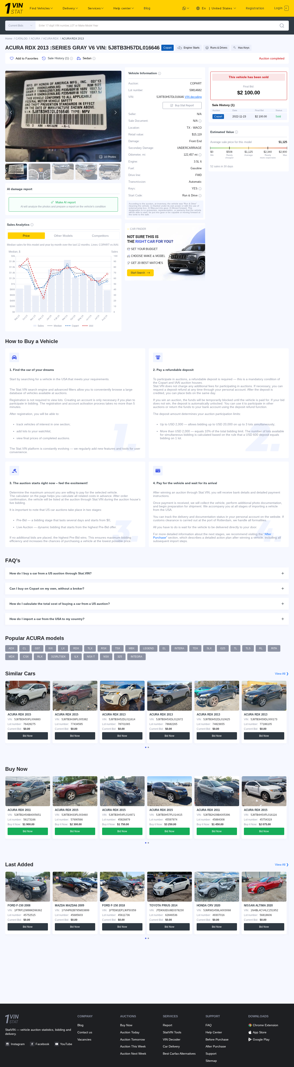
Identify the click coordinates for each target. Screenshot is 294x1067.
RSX (103, 648)
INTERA (179, 648)
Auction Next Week (133, 1053)
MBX (131, 648)
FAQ (209, 1025)
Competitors (100, 235)
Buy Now (126, 1025)
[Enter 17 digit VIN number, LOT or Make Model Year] (281, 25)
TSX (117, 648)
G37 (37, 648)
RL (261, 648)
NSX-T (91, 656)
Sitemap (211, 1060)
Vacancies (84, 1039)
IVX (51, 648)
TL (235, 648)
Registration (255, 8)
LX (63, 648)
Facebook (42, 1044)
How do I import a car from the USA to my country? (47, 619)
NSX (106, 656)
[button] (20, 26)
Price (26, 235)
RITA (274, 648)
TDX (195, 648)
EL (164, 648)
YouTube (66, 1044)
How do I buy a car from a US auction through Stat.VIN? (51, 573)
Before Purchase (217, 1039)
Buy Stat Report (184, 105)
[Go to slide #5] (110, 172)
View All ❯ (282, 673)
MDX (12, 656)
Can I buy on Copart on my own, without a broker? (47, 588)
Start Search (138, 272)
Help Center (214, 1032)
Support (211, 1053)
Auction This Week (133, 1046)
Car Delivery (171, 1046)
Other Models (63, 235)
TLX (90, 648)
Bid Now (28, 735)
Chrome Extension (265, 1025)
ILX (76, 656)
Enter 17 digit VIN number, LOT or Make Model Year (68, 25)
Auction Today (129, 1032)
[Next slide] (115, 112)
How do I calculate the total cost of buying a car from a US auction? (60, 603)
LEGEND (148, 648)
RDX (76, 648)
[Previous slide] (11, 112)
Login (278, 8)
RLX (39, 656)
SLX (209, 648)
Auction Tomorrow (132, 1039)
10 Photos (110, 156)
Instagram (18, 1044)
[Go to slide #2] (39, 172)
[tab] (145, 747)
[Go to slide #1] (16, 172)
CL (24, 648)
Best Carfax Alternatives (179, 1053)
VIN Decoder (171, 1039)
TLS (248, 648)
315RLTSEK (58, 656)
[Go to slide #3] (63, 172)
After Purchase (216, 1046)
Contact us (84, 1032)
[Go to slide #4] (86, 172)
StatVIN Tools (172, 1032)
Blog (147, 8)
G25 (222, 648)
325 (120, 656)
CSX (26, 656)
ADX (11, 648)
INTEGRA (136, 656)
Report (167, 1025)
